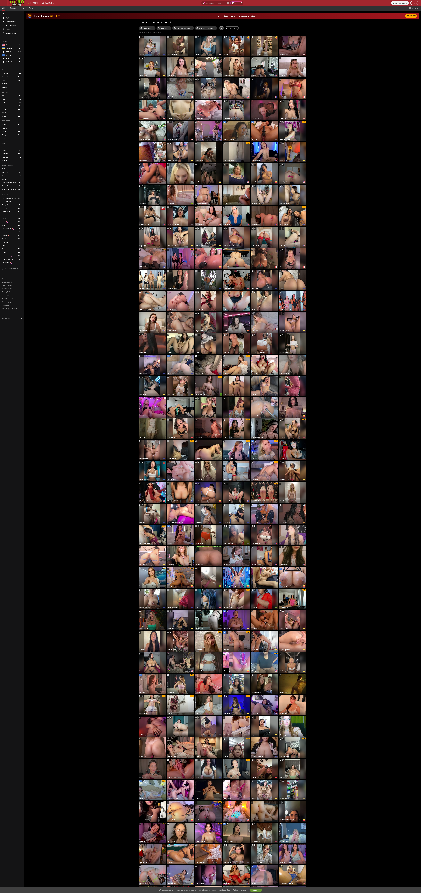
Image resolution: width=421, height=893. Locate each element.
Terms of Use (6, 295)
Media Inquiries (7, 288)
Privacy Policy (6, 292)
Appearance (147, 28)
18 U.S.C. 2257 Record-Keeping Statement (9, 309)
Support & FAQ (7, 279)
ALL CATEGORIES (13, 268)
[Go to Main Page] (16, 3)
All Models (5, 305)
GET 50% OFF (411, 16)
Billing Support (7, 282)
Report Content (7, 285)
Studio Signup (6, 302)
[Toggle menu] (3, 3)
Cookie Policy (232, 890)
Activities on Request (206, 28)
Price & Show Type (183, 28)
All (221, 28)
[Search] (228, 2)
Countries (164, 28)
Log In (415, 3)
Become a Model (7, 298)
